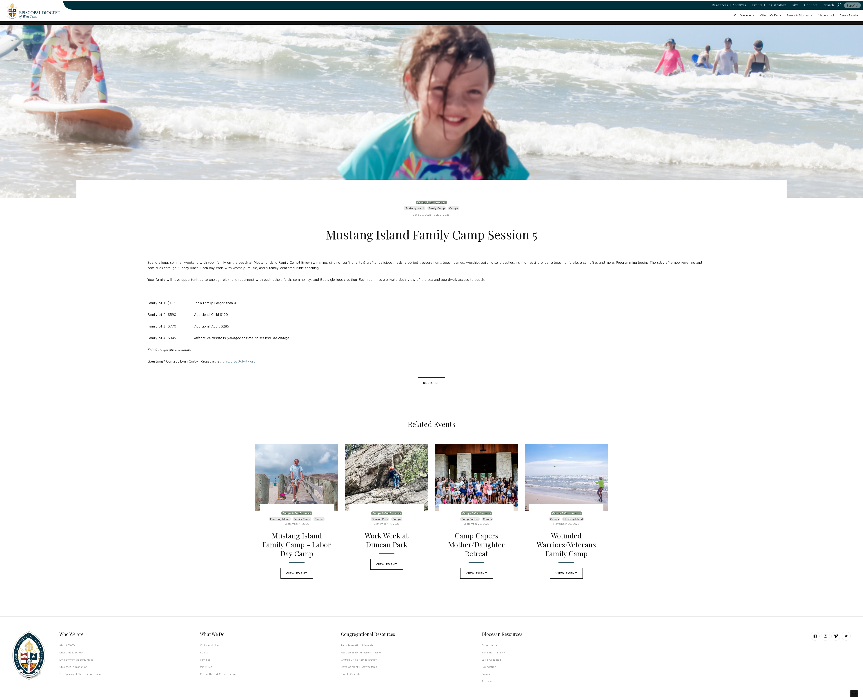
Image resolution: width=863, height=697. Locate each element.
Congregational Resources (368, 634)
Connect (811, 5)
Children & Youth (210, 645)
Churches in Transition (73, 666)
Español (852, 5)
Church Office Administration (359, 659)
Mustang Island (414, 208)
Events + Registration (769, 5)
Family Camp (437, 208)
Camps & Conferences (431, 202)
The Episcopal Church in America (80, 674)
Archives (487, 681)
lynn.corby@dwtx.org (239, 361)
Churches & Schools (72, 652)
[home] (33, 10)
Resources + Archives (729, 5)
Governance (489, 645)
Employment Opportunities (76, 659)
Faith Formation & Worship (358, 645)
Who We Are (71, 634)
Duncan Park (380, 519)
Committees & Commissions (218, 674)
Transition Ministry (493, 652)
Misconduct (826, 15)
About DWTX (67, 645)
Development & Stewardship (359, 666)
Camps (453, 208)
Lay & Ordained (491, 659)
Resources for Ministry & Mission (362, 652)
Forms (486, 674)
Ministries (206, 666)
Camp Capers (469, 519)
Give (795, 5)
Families (205, 659)
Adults (204, 652)
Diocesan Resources (502, 634)
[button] (743, 15)
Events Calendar (351, 674)
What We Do (212, 634)
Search (829, 5)
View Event (297, 573)
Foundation (489, 666)
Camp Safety (848, 15)
